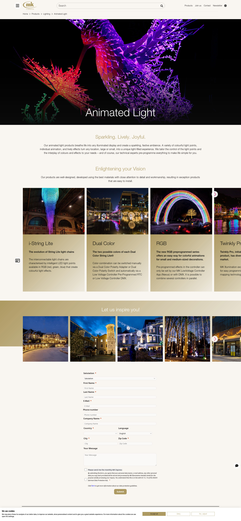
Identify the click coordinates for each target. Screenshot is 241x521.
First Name (88, 383)
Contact (207, 5)
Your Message (90, 448)
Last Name (88, 392)
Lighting (46, 14)
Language (123, 428)
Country (88, 428)
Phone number (90, 409)
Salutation (88, 373)
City (85, 438)
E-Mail (86, 401)
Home (25, 14)
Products (189, 5)
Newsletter (217, 5)
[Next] (215, 194)
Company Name (91, 418)
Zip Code (122, 438)
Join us (198, 5)
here (93, 485)
